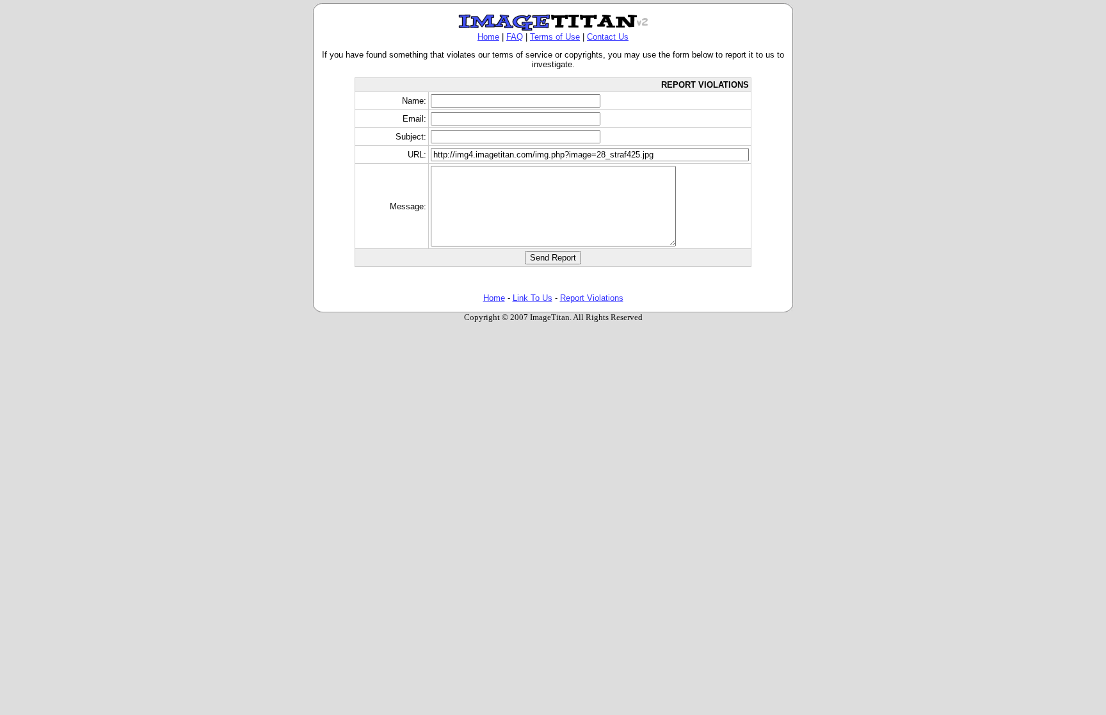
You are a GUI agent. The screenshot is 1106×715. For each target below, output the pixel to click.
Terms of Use (555, 37)
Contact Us (608, 37)
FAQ (514, 37)
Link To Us (532, 298)
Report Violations (591, 298)
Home (488, 37)
